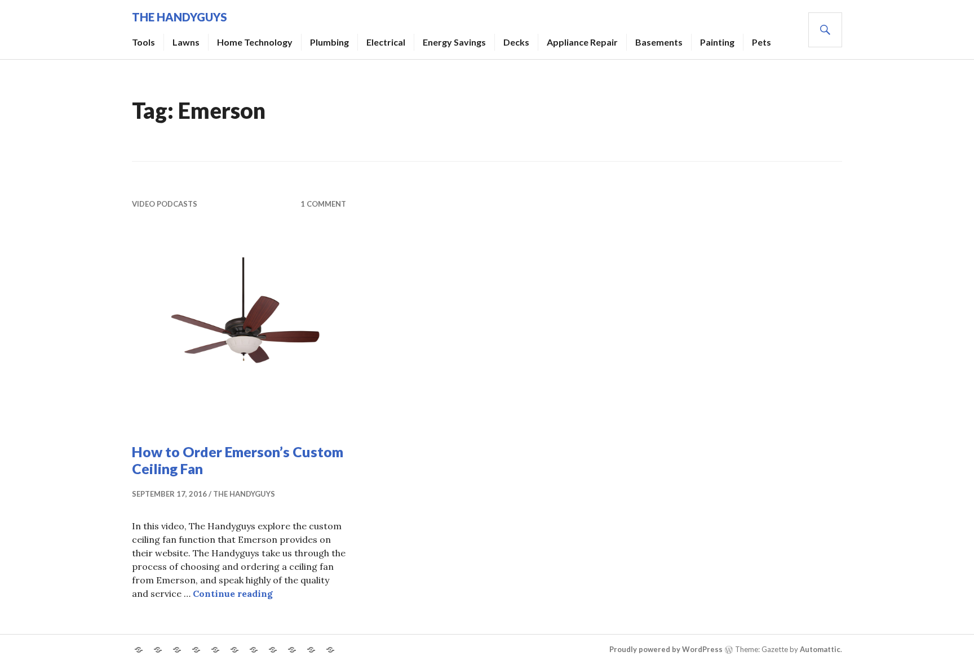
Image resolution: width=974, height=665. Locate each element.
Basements (659, 42)
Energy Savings (454, 42)
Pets (761, 42)
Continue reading (233, 593)
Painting (717, 42)
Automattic (820, 649)
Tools (143, 42)
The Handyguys (179, 17)
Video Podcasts (164, 203)
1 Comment (323, 203)
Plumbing (329, 42)
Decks (516, 42)
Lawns (186, 42)
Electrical (385, 42)
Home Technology (255, 42)
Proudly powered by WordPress (666, 649)
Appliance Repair (582, 42)
